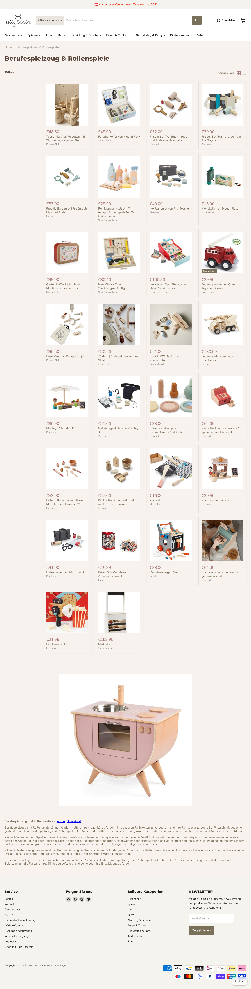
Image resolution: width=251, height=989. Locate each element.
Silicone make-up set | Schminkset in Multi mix (166, 430)
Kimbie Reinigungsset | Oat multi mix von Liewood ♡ (116, 502)
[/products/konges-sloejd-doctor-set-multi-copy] (67, 325)
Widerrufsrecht (14, 925)
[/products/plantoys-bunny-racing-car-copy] (222, 469)
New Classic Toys (107, 220)
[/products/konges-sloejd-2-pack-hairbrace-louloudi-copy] (119, 325)
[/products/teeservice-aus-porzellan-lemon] (67, 105)
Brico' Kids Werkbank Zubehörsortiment (112, 574)
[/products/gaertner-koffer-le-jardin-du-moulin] (67, 253)
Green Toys (208, 292)
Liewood (154, 144)
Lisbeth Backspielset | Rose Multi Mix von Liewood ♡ (64, 502)
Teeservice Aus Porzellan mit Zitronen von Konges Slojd (65, 138)
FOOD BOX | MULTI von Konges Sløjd (165, 358)
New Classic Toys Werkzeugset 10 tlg (111, 286)
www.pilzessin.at (69, 821)
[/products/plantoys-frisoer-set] (222, 105)
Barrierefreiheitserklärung (20, 920)
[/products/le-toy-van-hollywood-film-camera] (67, 613)
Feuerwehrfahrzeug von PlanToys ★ (217, 358)
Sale (200, 35)
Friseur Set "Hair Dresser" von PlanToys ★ (222, 138)
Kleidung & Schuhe (86, 35)
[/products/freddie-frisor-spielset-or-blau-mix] (67, 177)
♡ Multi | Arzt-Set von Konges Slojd (118, 358)
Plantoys (206, 144)
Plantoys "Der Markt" (60, 428)
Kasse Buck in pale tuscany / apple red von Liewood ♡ (220, 430)
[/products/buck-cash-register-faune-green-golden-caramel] (222, 541)
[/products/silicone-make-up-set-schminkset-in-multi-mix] (171, 397)
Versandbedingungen (18, 936)
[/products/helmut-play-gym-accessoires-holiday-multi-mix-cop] (171, 105)
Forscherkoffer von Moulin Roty (119, 137)
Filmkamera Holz (57, 644)
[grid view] (238, 73)
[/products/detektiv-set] (67, 541)
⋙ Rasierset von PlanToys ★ (169, 209)
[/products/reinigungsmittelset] (119, 177)
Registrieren (201, 930)
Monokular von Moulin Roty (220, 209)
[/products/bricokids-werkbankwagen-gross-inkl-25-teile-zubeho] (171, 541)
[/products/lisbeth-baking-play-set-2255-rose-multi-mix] (67, 469)
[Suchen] (197, 20)
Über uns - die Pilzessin (19, 947)
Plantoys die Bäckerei (216, 500)
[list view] (243, 73)
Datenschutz (12, 909)
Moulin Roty (104, 140)
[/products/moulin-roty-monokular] (222, 177)
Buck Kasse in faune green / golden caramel (220, 574)
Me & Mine (155, 504)
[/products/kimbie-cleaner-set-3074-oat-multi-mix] (119, 469)
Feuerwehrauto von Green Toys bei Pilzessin (219, 286)
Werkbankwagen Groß (165, 572)
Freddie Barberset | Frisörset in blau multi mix (67, 210)
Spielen (32, 35)
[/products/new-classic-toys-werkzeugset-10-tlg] (119, 253)
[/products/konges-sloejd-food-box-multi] (171, 325)
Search (9, 899)
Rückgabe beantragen (18, 931)
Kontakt (9, 904)
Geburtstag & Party (149, 35)
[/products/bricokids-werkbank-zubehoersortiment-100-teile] (119, 541)
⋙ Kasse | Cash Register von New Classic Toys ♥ (169, 286)
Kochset (155, 500)
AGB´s (9, 915)
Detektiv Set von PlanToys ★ (65, 572)
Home (9, 47)
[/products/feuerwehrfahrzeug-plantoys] (222, 325)
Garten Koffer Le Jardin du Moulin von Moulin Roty (63, 286)
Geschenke (12, 35)
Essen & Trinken (117, 35)
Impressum (11, 941)
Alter (48, 35)
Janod (101, 580)
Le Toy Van (52, 648)
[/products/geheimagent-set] (119, 397)
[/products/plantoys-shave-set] (171, 177)
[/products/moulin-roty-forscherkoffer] (119, 105)
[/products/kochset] (171, 469)
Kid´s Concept (106, 648)
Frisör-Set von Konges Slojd (65, 356)
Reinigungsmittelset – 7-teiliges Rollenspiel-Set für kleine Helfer (116, 212)
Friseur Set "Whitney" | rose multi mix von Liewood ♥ (168, 138)
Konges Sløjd (53, 144)
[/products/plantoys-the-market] (67, 397)
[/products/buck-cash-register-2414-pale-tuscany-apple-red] (222, 397)
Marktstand (105, 644)
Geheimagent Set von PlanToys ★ (119, 430)
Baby (62, 35)
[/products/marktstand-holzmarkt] (119, 613)
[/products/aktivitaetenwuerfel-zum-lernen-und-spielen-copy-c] (171, 253)
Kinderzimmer (180, 35)
